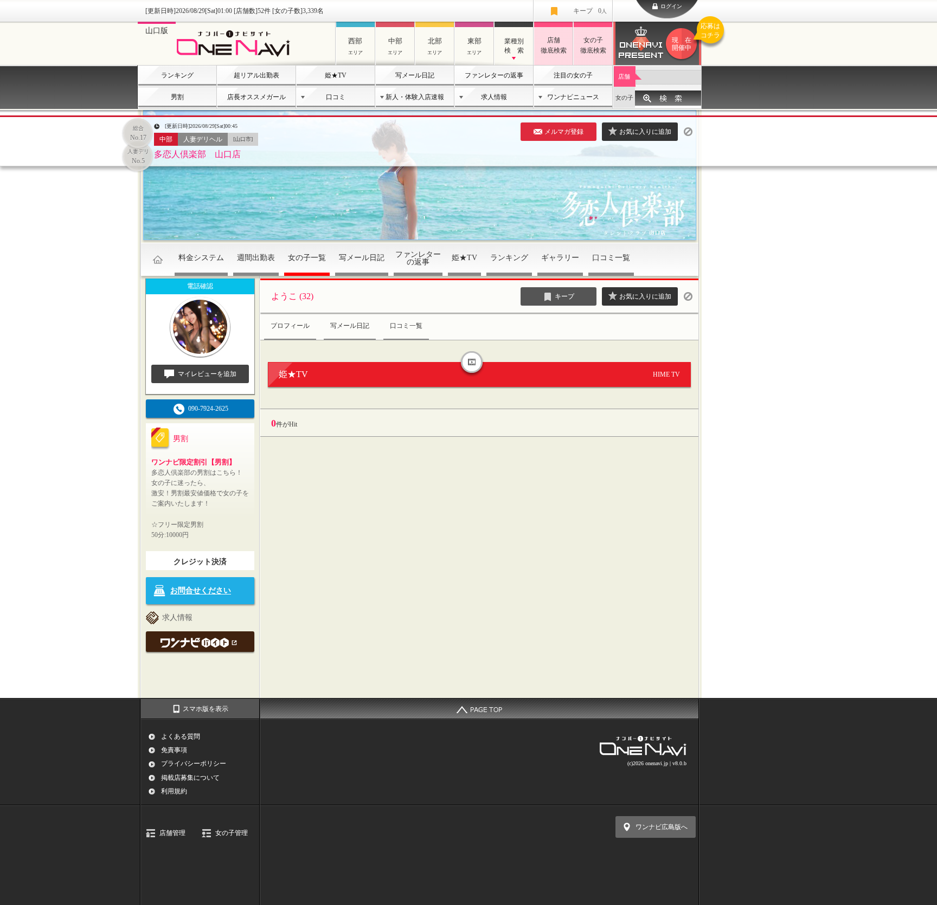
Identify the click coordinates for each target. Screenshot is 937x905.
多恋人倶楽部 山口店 (197, 154)
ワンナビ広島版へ (662, 827)
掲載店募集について (190, 777)
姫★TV (335, 75)
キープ (590, 11)
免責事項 (174, 750)
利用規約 (174, 791)
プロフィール (290, 325)
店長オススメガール (256, 97)
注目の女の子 (573, 75)
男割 (177, 97)
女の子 (624, 97)
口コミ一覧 (611, 258)
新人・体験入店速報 (415, 97)
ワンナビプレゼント (687, 37)
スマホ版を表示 (205, 709)
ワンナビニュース (573, 97)
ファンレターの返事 (494, 75)
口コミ (335, 97)
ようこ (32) (292, 296)
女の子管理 (231, 833)
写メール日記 (414, 75)
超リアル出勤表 (256, 75)
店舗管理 (172, 833)
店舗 (624, 76)
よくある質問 (180, 736)
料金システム (201, 258)
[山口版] (236, 57)
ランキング (177, 75)
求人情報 (494, 97)
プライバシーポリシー (193, 763)
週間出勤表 (256, 258)
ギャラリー (560, 258)
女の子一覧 (307, 258)
